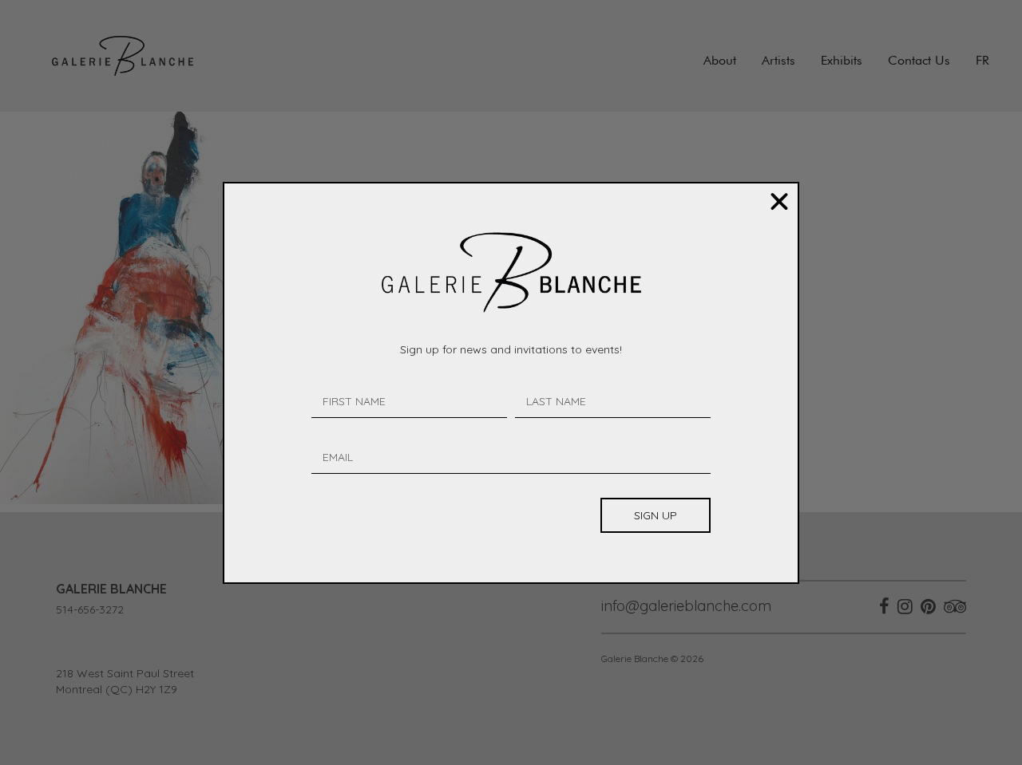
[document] (511, 382)
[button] (779, 202)
